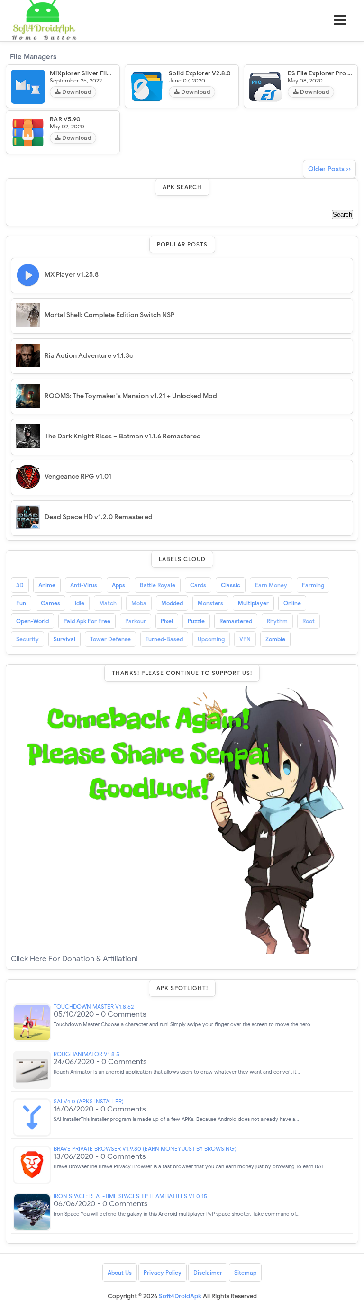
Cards (198, 585)
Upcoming (211, 639)
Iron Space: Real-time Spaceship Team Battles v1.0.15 (130, 1196)
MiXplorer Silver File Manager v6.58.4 (106, 73)
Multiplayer (253, 603)
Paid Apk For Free (87, 621)
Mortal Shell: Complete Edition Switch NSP (109, 315)
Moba (138, 603)
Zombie (275, 639)
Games (50, 603)
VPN (245, 639)
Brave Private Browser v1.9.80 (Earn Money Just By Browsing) (145, 1149)
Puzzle (196, 621)
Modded (172, 603)
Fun (21, 603)
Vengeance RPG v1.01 (78, 477)
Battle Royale (157, 585)
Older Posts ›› (329, 169)
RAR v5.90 (65, 119)
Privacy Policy (163, 1272)
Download (76, 91)
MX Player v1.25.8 (72, 275)
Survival (64, 639)
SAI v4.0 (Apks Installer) (89, 1101)
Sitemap (245, 1272)
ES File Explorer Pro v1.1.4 (326, 73)
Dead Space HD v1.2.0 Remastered (99, 517)
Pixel (167, 621)
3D (20, 585)
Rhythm (277, 621)
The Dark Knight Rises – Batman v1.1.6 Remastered (123, 436)
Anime (46, 585)
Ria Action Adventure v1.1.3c (89, 356)
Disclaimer (207, 1272)
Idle (79, 603)
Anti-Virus (83, 585)
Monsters (210, 603)
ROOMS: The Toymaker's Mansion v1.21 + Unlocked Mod (131, 396)
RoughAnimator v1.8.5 (86, 1054)
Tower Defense (110, 639)
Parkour (135, 621)
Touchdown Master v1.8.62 (94, 1006)
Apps (118, 585)
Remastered (235, 621)
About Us (120, 1272)
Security (27, 639)
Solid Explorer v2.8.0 (200, 73)
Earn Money (271, 585)
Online (292, 603)
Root (308, 621)
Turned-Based (164, 639)
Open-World (32, 621)
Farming (313, 585)
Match (108, 603)
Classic (230, 585)
